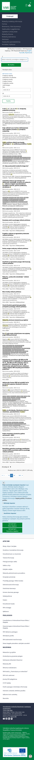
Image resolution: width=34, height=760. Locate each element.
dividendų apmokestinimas (8, 423)
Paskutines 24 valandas (9, 78)
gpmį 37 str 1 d (5, 200)
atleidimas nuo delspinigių (25, 157)
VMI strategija (7, 608)
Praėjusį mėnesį (7, 81)
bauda (4, 156)
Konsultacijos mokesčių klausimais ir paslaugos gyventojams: (17, 708)
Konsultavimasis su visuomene (12, 554)
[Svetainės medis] (30, 3)
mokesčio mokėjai (6, 352)
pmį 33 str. (21, 422)
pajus (10, 425)
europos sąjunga (14, 201)
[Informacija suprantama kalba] (29, 6)
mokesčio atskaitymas (14, 200)
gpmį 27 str (5, 199)
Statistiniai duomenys (9, 588)
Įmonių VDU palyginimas (10, 679)
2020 (7, 462)
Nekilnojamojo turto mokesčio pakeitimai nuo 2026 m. (16, 124)
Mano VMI (14, 717)
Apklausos (6, 611)
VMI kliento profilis (8, 636)
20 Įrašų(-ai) (5, 467)
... (6, 475)
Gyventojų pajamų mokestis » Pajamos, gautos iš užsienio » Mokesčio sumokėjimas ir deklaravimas (15, 204)
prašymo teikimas (26, 158)
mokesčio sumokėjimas (7, 346)
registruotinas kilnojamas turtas (9, 400)
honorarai (21, 200)
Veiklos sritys (7, 565)
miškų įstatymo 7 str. (7, 349)
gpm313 (8, 397)
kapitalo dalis (5, 425)
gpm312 (4, 397)
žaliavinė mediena (6, 354)
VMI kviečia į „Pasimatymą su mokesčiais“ (15, 672)
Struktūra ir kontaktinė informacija (13, 550)
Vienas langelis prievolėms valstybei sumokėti (16, 643)
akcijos (4, 422)
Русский (21, 53)
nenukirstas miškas (10, 345)
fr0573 (25, 396)
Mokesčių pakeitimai (20, 178)
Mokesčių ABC (7, 664)
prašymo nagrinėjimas (7, 160)
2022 (7, 274)
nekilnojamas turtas (7, 399)
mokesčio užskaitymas (23, 201)
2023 (7, 379)
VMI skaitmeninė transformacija (12, 640)
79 (11, 475)
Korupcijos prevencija (9, 577)
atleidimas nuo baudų (18, 158)
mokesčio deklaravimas (17, 346)
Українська (28, 53)
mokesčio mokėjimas (16, 399)
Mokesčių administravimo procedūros (14, 573)
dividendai (11, 197)
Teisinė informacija (8, 558)
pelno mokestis (15, 422)
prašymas (19, 156)
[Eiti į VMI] (9, 6)
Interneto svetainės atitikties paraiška (14, 691)
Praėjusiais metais (7, 83)
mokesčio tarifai (22, 352)
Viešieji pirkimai (20, 231)
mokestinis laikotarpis (19, 345)
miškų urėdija (25, 351)
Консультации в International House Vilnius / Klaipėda (16, 627)
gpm (18, 197)
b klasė (8, 396)
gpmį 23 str (24, 397)
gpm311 (4, 203)
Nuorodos (6, 698)
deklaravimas (5, 197)
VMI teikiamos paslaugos (10, 632)
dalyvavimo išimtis (16, 425)
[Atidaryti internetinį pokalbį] (30, 756)
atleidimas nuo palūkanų (7, 158)
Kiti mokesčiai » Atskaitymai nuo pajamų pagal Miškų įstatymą (15, 355)
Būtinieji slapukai (9, 503)
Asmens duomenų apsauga (11, 592)
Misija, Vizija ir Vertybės (9, 546)
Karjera (5, 600)
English (29, 51)
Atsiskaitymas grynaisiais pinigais (13, 656)
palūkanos (14, 156)
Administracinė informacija (11, 585)
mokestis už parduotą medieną (18, 349)
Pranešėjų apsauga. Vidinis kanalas (13, 581)
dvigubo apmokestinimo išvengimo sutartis (16, 199)
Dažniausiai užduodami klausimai (12, 660)
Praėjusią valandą (7, 76)
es (15, 197)
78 (8, 475)
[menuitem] (12, 21)
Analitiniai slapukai (9, 513)
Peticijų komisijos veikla (10, 562)
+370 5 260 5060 (7, 711)
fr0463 (4, 345)
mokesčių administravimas (8, 157)
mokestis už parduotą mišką (8, 351)
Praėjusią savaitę (7, 79)
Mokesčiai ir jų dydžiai (9, 652)
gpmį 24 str (18, 397)
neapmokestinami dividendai (20, 423)
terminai (13, 397)
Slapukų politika (20, 498)
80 (14, 475)
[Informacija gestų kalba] (26, 6)
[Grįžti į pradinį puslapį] (2, 56)
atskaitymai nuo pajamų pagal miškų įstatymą (11, 348)
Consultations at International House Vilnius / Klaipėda (16, 621)
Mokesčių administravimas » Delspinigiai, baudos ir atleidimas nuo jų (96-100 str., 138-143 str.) (16, 162)
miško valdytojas (18, 351)
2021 (7, 231)
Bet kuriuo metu (7, 74)
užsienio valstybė (6, 201)
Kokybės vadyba (7, 569)
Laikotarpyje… (6, 85)
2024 (7, 121)
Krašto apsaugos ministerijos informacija (15, 687)
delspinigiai (9, 156)
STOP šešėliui (7, 683)
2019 (13, 176)
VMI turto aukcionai (8, 675)
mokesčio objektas (14, 352)
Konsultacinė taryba (9, 604)
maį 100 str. (16, 157)
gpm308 (21, 197)
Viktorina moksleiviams (10, 668)
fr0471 (18, 396)
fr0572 (22, 396)
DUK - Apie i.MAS (9, 446)
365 (20, 475)
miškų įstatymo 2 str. (26, 348)
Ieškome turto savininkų (10, 695)
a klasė (4, 396)
